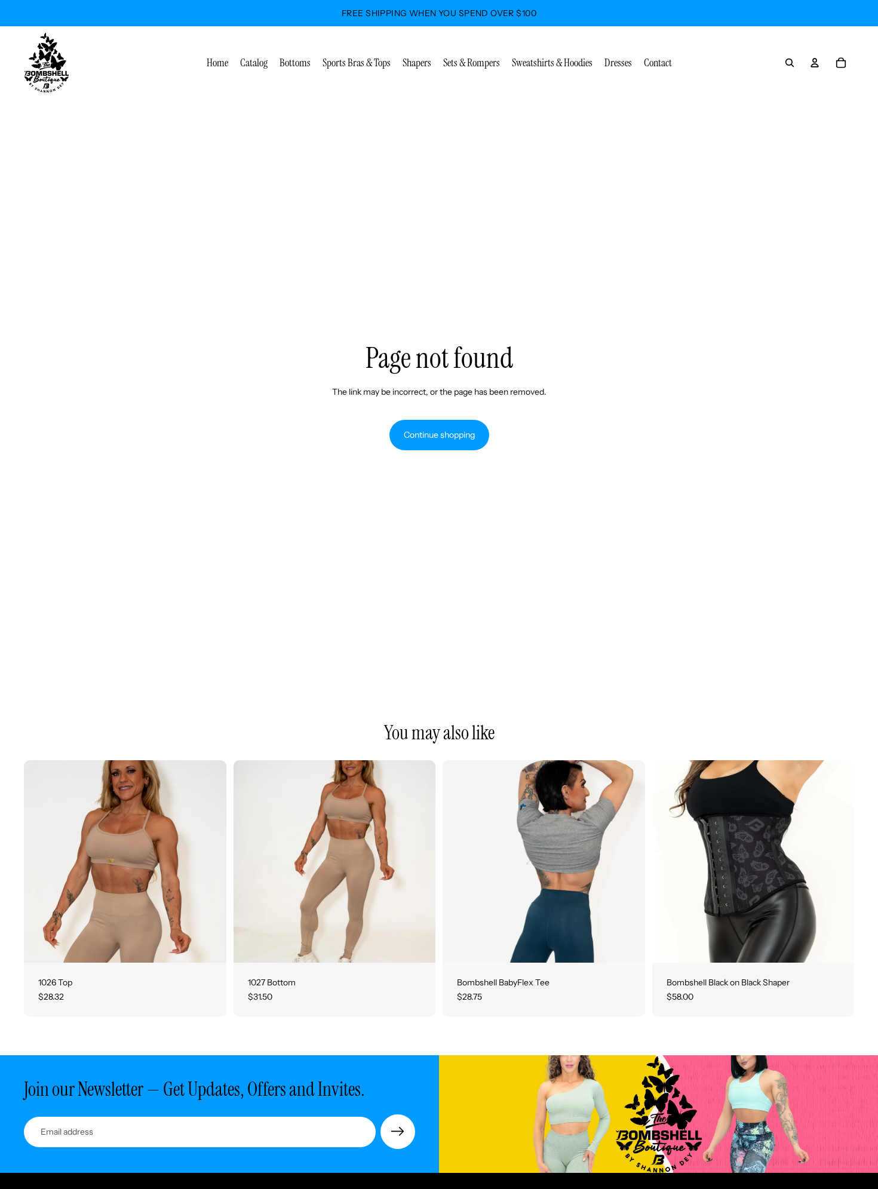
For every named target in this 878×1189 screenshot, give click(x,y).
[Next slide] (208, 862)
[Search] (789, 63)
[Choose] (208, 944)
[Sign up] (397, 1131)
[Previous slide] (42, 862)
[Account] (815, 63)
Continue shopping (439, 434)
